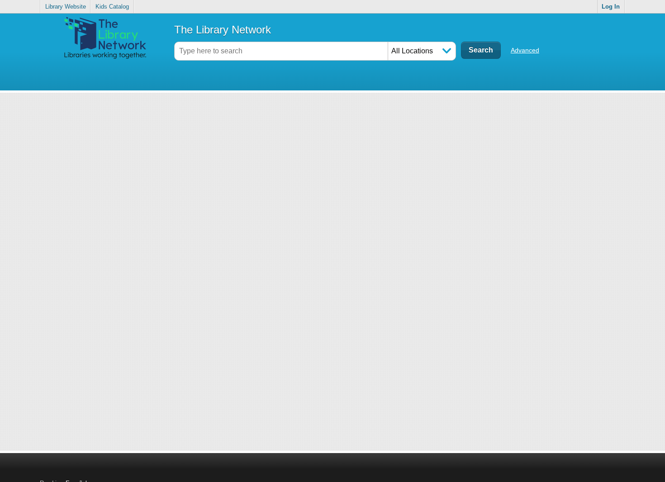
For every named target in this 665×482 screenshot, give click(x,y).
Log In (611, 6)
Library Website (65, 6)
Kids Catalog (112, 6)
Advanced (525, 50)
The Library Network (222, 30)
